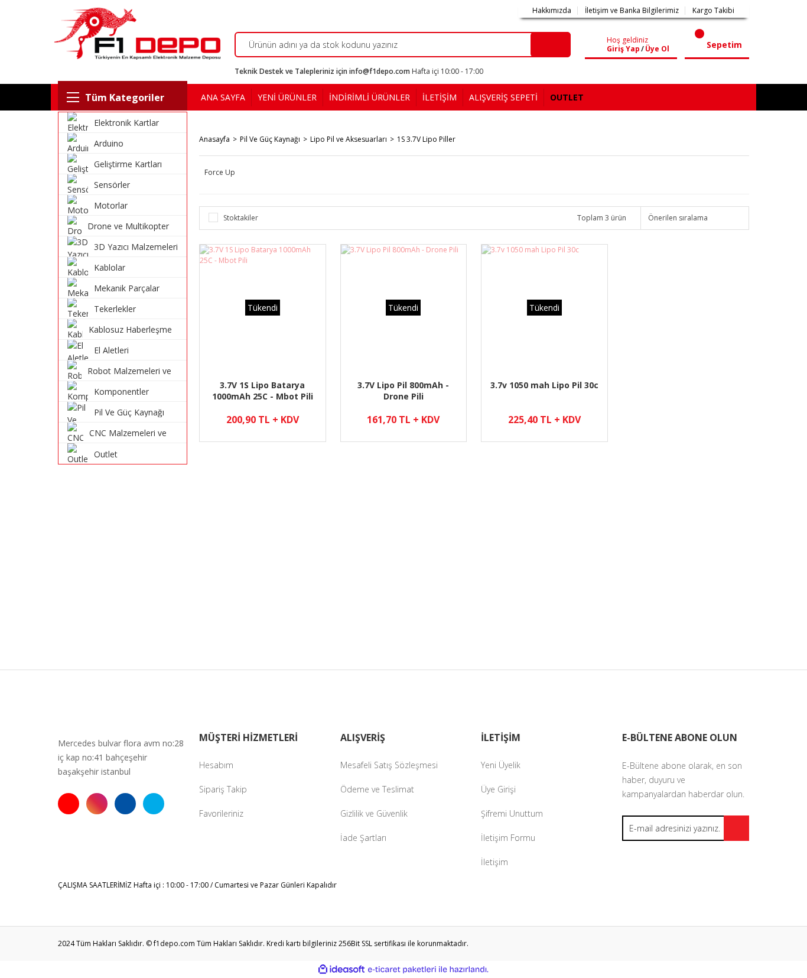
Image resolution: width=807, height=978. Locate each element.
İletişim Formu (508, 837)
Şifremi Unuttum (512, 813)
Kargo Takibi (713, 11)
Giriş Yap (623, 49)
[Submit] (736, 828)
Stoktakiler (240, 218)
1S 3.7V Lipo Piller (426, 139)
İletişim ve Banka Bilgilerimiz (632, 11)
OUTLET (567, 97)
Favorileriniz (221, 813)
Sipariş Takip (223, 789)
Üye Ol (657, 49)
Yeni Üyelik (500, 765)
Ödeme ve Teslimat (377, 789)
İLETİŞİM (439, 97)
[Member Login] (598, 45)
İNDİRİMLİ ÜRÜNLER (369, 97)
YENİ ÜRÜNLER (287, 97)
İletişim (494, 861)
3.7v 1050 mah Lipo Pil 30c (544, 385)
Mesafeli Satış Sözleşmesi (389, 765)
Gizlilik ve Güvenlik (374, 813)
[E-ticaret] (402, 969)
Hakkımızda (551, 11)
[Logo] (135, 33)
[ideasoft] (341, 969)
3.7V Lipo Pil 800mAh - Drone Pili (403, 390)
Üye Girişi (498, 789)
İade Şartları (363, 837)
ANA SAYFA (223, 97)
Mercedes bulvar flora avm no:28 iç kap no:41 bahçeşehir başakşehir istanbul (121, 757)
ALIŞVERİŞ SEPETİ (503, 97)
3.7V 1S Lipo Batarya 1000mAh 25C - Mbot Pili (262, 390)
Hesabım (216, 765)
